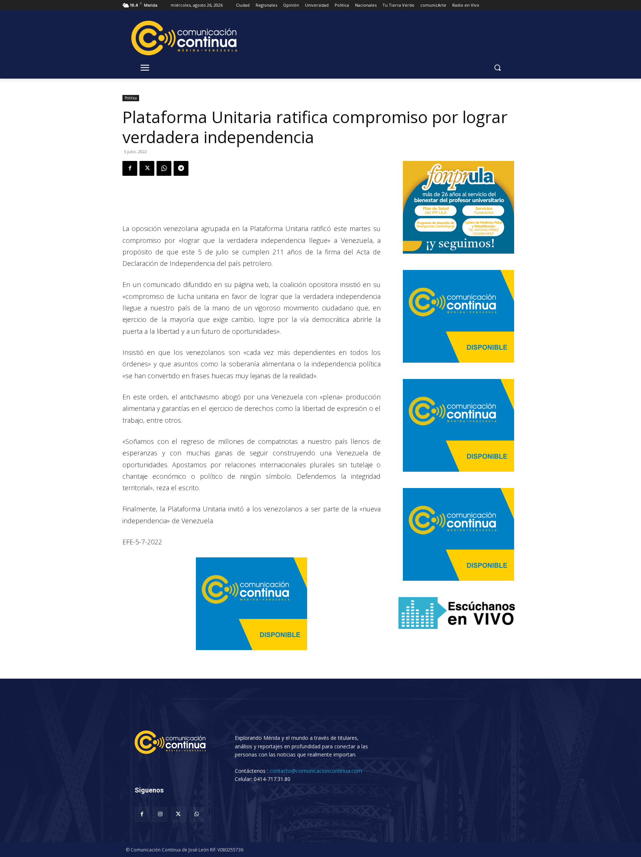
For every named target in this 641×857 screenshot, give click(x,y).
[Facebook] (129, 168)
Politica (131, 97)
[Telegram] (181, 168)
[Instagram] (160, 814)
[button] (497, 67)
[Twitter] (146, 168)
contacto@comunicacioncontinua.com (316, 770)
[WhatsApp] (164, 168)
